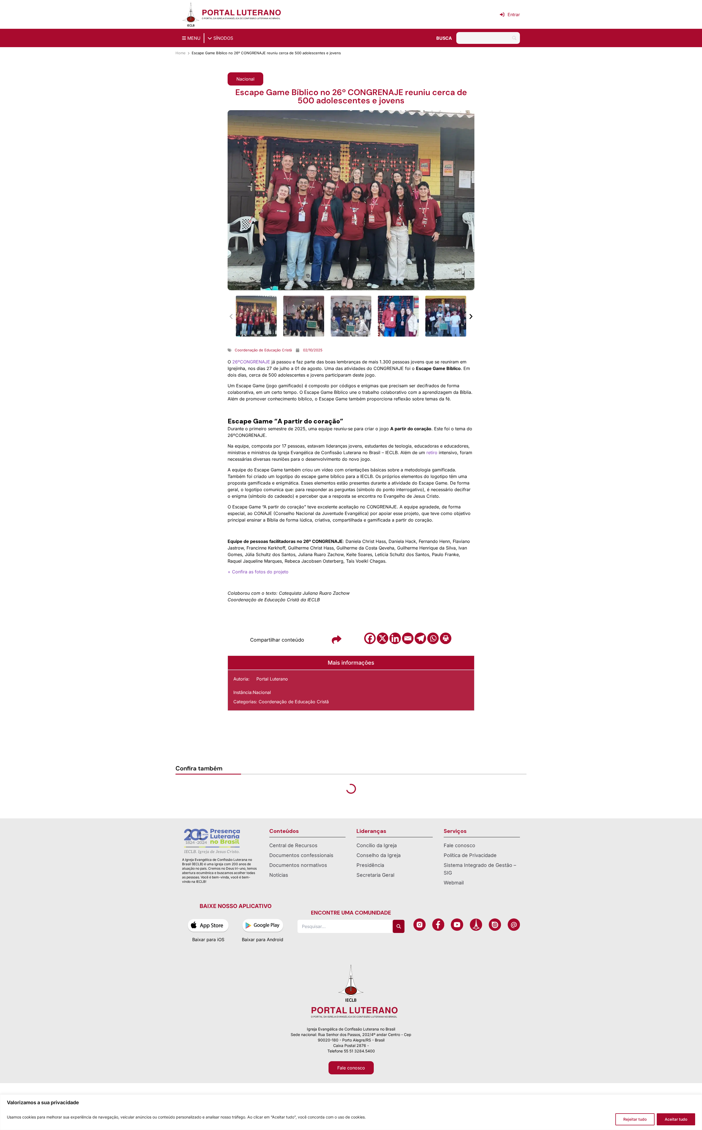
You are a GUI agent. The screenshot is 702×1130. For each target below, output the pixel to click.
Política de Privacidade (470, 855)
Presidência (370, 865)
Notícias (278, 875)
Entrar (514, 14)
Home (181, 53)
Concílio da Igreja (376, 845)
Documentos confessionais (301, 855)
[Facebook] (370, 638)
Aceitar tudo (676, 1119)
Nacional (262, 692)
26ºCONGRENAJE (251, 362)
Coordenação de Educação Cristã (294, 701)
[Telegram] (420, 638)
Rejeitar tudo (635, 1119)
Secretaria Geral (375, 875)
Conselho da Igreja (378, 855)
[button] (245, 79)
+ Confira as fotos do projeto (258, 571)
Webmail (454, 883)
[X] (382, 638)
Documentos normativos (298, 865)
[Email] (408, 638)
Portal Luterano (272, 679)
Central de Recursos (293, 845)
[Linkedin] (395, 638)
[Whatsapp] (433, 638)
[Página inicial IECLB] (191, 14)
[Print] (445, 638)
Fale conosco (459, 845)
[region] (351, 1112)
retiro (431, 452)
